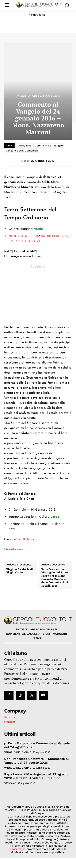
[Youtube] (43, 695)
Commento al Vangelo (49, 145)
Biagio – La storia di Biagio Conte (19, 571)
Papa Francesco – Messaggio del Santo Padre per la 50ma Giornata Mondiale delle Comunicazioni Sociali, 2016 (54, 577)
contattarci (17, 849)
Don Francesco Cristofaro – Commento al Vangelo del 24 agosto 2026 (36, 760)
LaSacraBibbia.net (24, 539)
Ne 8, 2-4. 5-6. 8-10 (24, 236)
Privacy (9, 717)
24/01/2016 (24, 145)
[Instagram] (20, 695)
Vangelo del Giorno (17, 752)
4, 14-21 (34, 241)
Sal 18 (45, 236)
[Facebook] (9, 695)
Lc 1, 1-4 (20, 241)
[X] (31, 695)
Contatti (10, 722)
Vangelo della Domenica (38, 96)
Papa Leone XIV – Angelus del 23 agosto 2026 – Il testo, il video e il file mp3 (36, 776)
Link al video (13, 549)
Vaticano (10, 783)
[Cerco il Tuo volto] (39, 5)
